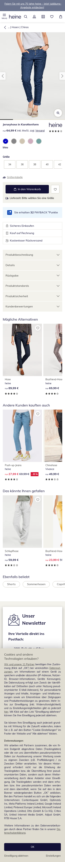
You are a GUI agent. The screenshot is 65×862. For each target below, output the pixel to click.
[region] (32, 755)
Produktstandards (17, 285)
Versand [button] (40, 130)
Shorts (11, 584)
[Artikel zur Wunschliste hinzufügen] (55, 189)
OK (32, 846)
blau (5, 147)
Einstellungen (53, 855)
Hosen (15, 27)
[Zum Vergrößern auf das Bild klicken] (58, 113)
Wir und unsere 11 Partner (19, 664)
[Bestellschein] (43, 16)
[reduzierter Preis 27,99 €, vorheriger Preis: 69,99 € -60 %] (22, 436)
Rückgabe (12, 275)
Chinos (25, 27)
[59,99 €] (22, 521)
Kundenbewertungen (19, 306)
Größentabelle (15, 177)
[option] (5, 141)
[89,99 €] (22, 350)
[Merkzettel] (51, 16)
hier (6, 711)
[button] (4, 16)
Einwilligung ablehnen (16, 855)
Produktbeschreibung (19, 254)
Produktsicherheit (17, 296)
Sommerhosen (36, 584)
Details (10, 265)
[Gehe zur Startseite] (15, 16)
